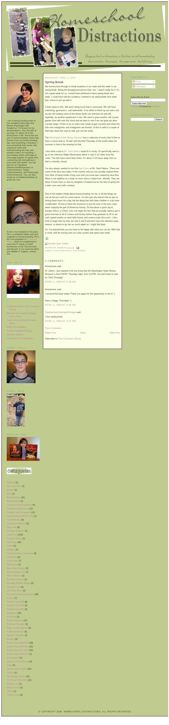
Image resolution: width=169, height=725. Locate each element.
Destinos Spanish (15, 334)
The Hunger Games (16, 676)
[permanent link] (57, 243)
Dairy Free (12, 527)
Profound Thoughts (16, 624)
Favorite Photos (14, 538)
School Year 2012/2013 (18, 654)
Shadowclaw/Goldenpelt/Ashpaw (60, 312)
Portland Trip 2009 (15, 605)
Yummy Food (13, 695)
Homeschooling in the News (20, 553)
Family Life (12, 534)
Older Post (115, 333)
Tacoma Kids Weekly (17, 669)
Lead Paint (12, 557)
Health (10, 546)
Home (83, 333)
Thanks (10, 672)
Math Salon (12, 564)
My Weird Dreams (15, 579)
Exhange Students (15, 531)
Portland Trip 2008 (15, 602)
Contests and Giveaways (19, 512)
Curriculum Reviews (16, 523)
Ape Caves (84, 168)
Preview (134, 106)
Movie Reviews (14, 575)
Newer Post (50, 333)
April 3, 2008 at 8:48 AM (60, 305)
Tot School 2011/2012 (17, 680)
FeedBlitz (156, 106)
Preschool (11, 617)
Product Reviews (15, 620)
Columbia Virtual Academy (19, 505)
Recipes (10, 639)
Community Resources (17, 508)
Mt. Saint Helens (72, 151)
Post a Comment (53, 328)
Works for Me (13, 687)
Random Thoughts (15, 635)
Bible (9, 493)
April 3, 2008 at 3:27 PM (60, 321)
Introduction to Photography (20, 338)
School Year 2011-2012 (18, 650)
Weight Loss (13, 684)
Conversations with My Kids (20, 516)
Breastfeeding (13, 501)
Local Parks (12, 560)
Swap (9, 665)
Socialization (13, 657)
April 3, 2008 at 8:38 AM (60, 282)
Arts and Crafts (14, 486)
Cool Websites (14, 520)
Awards (10, 490)
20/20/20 (11, 482)
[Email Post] (77, 248)
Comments (140, 86)
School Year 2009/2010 (18, 643)
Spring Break (54, 82)
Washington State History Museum (66, 137)
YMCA (10, 691)
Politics (10, 598)
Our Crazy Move (14, 590)
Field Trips (12, 542)
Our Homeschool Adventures (20, 594)
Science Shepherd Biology (19, 331)
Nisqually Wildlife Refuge (18, 583)
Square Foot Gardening (18, 661)
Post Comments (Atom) (69, 338)
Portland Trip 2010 (15, 609)
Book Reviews (13, 497)
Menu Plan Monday (16, 568)
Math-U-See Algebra (16, 327)
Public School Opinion (17, 628)
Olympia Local (13, 587)
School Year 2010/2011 (18, 646)
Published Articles (15, 631)
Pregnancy (12, 613)
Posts (138, 81)
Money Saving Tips (16, 572)
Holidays (11, 549)
